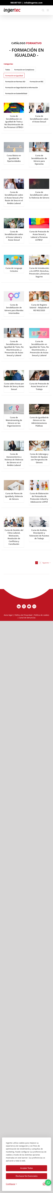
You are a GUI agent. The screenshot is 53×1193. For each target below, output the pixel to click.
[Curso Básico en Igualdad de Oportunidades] (14, 147)
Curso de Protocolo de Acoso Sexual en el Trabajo (39, 386)
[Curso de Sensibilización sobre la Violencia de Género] (39, 184)
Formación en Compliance (24, 70)
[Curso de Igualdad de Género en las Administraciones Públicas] (39, 409)
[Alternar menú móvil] (48, 10)
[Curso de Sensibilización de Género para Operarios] (39, 147)
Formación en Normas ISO (15, 81)
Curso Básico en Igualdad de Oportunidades (14, 158)
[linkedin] (19, 606)
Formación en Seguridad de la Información (21, 87)
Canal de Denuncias (27, 617)
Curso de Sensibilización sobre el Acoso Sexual (39, 119)
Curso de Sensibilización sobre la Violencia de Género (39, 195)
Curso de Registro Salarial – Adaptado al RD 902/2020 (39, 308)
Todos (7, 70)
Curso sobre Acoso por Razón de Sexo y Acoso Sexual (14, 386)
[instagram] (24, 606)
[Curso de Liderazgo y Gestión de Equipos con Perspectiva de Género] (39, 446)
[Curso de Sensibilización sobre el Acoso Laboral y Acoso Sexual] (14, 223)
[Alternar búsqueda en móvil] (43, 10)
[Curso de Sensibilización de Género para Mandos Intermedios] (14, 296)
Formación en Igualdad (14, 75)
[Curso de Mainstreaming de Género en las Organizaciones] (14, 409)
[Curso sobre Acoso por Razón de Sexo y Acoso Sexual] (14, 375)
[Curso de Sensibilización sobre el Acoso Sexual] (39, 108)
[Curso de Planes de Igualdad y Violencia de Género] (14, 485)
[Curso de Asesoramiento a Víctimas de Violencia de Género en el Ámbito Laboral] (14, 446)
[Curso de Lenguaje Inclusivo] (14, 260)
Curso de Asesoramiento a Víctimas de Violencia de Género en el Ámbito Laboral (14, 459)
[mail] (34, 606)
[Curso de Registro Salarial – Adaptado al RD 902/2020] (39, 296)
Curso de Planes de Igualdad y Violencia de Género (14, 496)
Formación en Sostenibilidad (16, 93)
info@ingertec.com (33, 2)
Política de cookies (41, 615)
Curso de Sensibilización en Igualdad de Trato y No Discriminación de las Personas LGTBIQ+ (14, 121)
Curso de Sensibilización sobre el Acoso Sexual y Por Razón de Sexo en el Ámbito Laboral (14, 197)
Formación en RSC (36, 81)
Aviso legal (8, 615)
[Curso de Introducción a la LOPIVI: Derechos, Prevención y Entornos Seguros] (39, 260)
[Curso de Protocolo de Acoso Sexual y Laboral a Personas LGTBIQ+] (39, 223)
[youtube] (29, 606)
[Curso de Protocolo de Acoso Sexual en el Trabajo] (39, 375)
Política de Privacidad (23, 615)
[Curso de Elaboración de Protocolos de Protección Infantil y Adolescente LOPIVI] (39, 485)
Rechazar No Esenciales (26, 1176)
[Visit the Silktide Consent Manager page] (44, 1184)
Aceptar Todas (26, 1168)
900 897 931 (15, 2)
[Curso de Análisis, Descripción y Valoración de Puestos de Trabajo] (39, 522)
